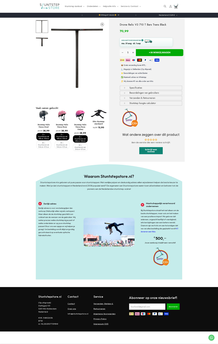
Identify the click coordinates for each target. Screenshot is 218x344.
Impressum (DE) (100, 324)
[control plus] (133, 52)
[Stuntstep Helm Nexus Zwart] (44, 115)
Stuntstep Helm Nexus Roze (62, 126)
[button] (74, 6)
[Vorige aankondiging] (82, 15)
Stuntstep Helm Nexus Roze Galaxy (80, 127)
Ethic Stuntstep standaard (98, 122)
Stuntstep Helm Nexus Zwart (44, 126)
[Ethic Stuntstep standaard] (98, 114)
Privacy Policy (99, 319)
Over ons (72, 309)
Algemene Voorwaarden (104, 314)
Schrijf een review (151, 150)
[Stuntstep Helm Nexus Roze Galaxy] (80, 115)
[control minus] (122, 52)
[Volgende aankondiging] (136, 15)
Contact (71, 303)
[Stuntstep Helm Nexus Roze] (62, 115)
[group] (42, 26)
